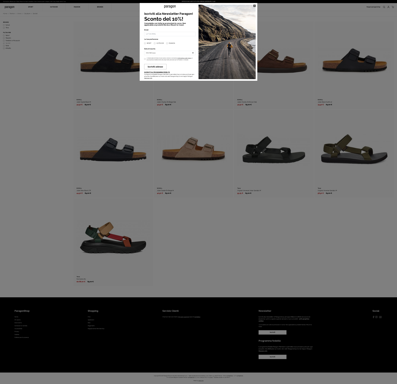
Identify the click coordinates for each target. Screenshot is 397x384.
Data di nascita (149, 49)
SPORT (149, 43)
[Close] (254, 6)
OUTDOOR (160, 43)
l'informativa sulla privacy (184, 58)
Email (146, 30)
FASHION (172, 43)
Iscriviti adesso (155, 66)
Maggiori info (148, 78)
